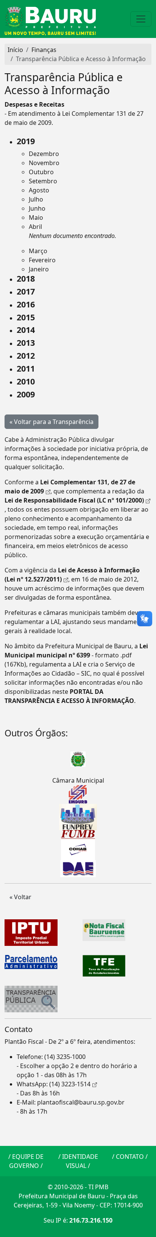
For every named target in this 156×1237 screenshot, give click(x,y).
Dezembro (44, 154)
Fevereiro (42, 260)
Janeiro (39, 269)
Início (15, 50)
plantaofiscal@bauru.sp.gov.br (81, 1102)
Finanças (43, 50)
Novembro (44, 163)
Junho (37, 208)
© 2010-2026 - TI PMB (78, 1187)
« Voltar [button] (20, 897)
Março (38, 251)
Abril (35, 226)
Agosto (39, 190)
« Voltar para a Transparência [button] (51, 422)
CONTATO (130, 1156)
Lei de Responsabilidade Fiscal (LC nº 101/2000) (74, 500)
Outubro (41, 172)
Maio (36, 217)
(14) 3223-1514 (69, 1084)
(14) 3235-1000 (65, 1057)
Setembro (43, 181)
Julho (36, 199)
